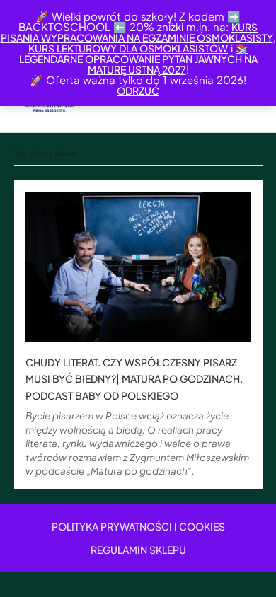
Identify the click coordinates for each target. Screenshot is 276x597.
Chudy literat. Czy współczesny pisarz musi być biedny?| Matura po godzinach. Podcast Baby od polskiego (134, 379)
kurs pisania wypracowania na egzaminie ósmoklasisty (137, 32)
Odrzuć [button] (138, 90)
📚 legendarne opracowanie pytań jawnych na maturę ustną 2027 (138, 59)
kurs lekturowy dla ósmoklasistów (128, 48)
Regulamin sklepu (138, 549)
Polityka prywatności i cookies (138, 526)
